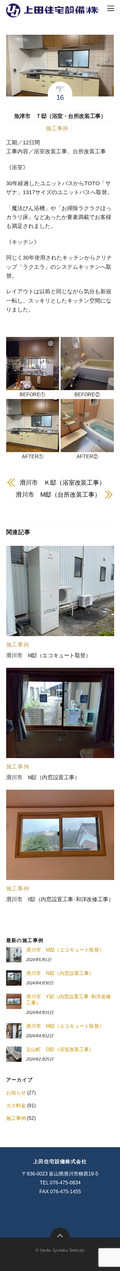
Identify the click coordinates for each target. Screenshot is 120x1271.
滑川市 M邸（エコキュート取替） (48, 655)
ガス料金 (16, 1105)
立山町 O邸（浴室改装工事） (60, 1049)
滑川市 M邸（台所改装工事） (58, 494)
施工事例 (57, 128)
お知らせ (16, 1092)
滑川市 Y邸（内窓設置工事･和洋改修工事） (60, 899)
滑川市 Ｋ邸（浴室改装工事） (63, 482)
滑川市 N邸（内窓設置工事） (43, 777)
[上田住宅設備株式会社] (52, 14)
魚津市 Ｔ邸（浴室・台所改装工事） (60, 116)
